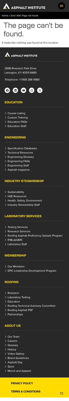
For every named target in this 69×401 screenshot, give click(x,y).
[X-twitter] (39, 90)
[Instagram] (31, 90)
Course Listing (16, 113)
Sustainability (16, 192)
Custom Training (18, 117)
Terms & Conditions (26, 391)
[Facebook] (7, 90)
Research (13, 293)
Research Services (19, 231)
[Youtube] (23, 90)
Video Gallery (16, 354)
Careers (12, 341)
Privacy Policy (22, 383)
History (12, 349)
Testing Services (18, 227)
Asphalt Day (15, 362)
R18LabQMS (15, 240)
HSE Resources (17, 196)
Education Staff (17, 126)
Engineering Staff (18, 165)
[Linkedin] (15, 90)
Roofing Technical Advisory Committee (32, 306)
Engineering (15, 137)
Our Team (13, 336)
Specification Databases (22, 148)
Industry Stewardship (24, 181)
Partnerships (15, 314)
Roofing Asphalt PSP (20, 310)
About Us (13, 325)
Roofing (12, 282)
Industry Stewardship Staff (24, 205)
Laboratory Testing (19, 297)
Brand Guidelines (18, 358)
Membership (15, 255)
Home (5, 15)
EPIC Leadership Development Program (32, 271)
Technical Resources (20, 152)
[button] (61, 5)
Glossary (13, 345)
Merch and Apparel (19, 371)
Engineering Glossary (21, 157)
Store (11, 366)
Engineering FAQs (19, 161)
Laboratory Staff (17, 244)
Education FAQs (17, 122)
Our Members (16, 266)
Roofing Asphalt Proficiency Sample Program (35, 235)
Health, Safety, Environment (25, 200)
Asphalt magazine (19, 170)
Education (13, 102)
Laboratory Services (23, 216)
